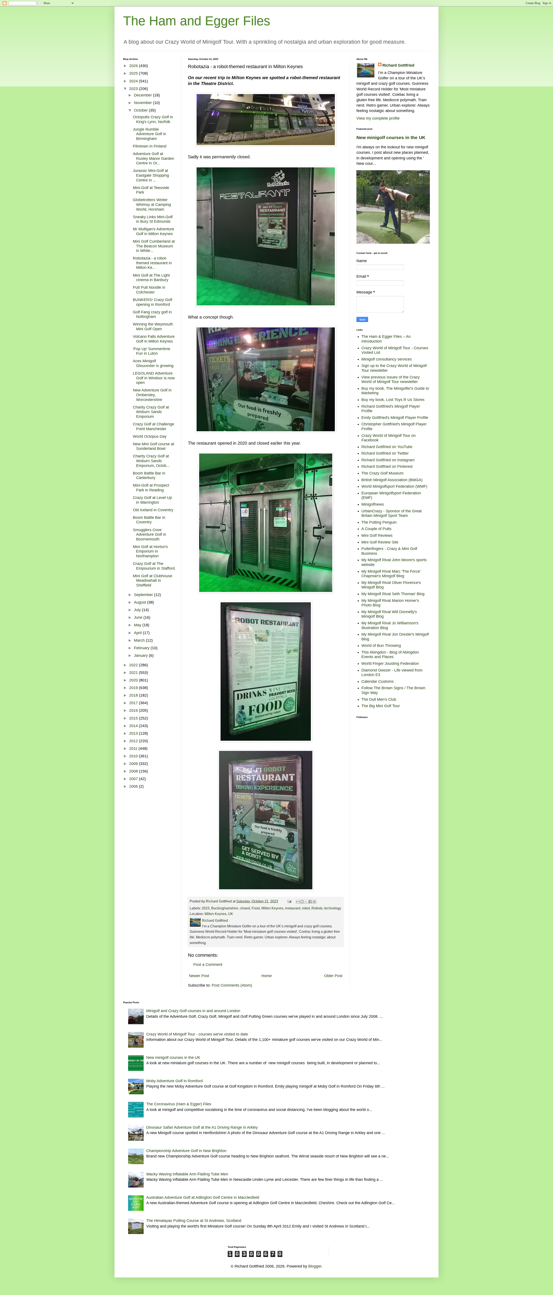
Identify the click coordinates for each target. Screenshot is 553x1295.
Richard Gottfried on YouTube (386, 447)
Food (256, 908)
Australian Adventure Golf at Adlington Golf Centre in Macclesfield (202, 1197)
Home (266, 976)
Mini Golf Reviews (377, 535)
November (143, 103)
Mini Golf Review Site (379, 542)
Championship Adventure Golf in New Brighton (186, 1151)
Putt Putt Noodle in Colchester (149, 289)
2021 (134, 672)
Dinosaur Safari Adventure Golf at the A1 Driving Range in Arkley (202, 1127)
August (140, 602)
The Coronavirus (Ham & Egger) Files (178, 1104)
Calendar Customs (377, 681)
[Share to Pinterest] (314, 901)
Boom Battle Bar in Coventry (149, 519)
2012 (134, 741)
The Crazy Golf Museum (382, 473)
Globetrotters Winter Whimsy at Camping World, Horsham (152, 204)
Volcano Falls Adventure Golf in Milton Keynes (154, 338)
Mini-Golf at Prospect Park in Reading (151, 487)
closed (245, 908)
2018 (134, 695)
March (140, 640)
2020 (134, 680)
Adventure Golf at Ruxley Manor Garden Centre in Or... (153, 158)
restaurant (292, 908)
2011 (133, 748)
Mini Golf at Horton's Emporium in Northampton (150, 551)
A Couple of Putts (376, 529)
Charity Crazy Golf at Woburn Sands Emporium (151, 412)
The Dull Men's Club (378, 699)
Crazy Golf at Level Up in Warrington (152, 500)
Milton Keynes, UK (219, 914)
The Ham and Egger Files (196, 21)
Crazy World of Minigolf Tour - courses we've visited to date (197, 1034)
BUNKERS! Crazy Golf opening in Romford (152, 302)
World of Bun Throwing (381, 645)
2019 (134, 688)
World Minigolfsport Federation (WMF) (394, 486)
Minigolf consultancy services (386, 359)
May (138, 625)
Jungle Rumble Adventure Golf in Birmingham (149, 134)
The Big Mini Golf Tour (380, 706)
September (144, 595)
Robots (317, 908)
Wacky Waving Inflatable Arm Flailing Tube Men (187, 1174)
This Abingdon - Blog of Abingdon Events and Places (390, 654)
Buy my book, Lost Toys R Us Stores (392, 399)
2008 (134, 771)
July (138, 610)
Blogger (314, 1266)
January (141, 655)
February (142, 648)
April (138, 633)
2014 (134, 726)
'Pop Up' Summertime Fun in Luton (151, 351)
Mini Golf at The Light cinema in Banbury (151, 277)
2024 (134, 81)
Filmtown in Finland (149, 146)
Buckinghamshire (224, 908)
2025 (134, 73)
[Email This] (298, 901)
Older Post (333, 976)
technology (332, 908)
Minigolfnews (372, 504)
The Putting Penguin (379, 522)
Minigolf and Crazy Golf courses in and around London (193, 1011)
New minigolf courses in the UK (390, 137)
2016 (134, 710)
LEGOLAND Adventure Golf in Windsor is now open (154, 378)
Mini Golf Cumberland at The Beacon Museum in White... (154, 246)
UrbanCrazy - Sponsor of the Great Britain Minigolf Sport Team (391, 513)
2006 (134, 786)
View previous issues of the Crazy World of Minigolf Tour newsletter (390, 379)
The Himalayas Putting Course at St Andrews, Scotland (193, 1220)
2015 (134, 718)
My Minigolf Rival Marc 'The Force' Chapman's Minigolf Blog (391, 573)
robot (306, 908)
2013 (134, 733)
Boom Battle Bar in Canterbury (149, 475)
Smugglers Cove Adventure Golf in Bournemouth (149, 534)
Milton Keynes (272, 908)
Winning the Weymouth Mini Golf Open (153, 326)
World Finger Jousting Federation (390, 663)
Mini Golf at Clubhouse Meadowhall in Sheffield (152, 580)
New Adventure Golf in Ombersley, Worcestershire (152, 395)
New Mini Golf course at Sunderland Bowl (153, 446)
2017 (134, 703)
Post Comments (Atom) (232, 985)
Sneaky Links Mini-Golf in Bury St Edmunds (153, 219)
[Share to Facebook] (310, 901)
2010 (134, 756)
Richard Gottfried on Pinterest (387, 466)
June (138, 617)
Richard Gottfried (398, 65)
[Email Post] (289, 901)
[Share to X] (306, 901)
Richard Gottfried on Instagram (388, 460)
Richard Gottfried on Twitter (385, 453)
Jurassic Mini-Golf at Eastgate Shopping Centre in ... (151, 175)
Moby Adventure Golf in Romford (174, 1081)
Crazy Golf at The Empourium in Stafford (154, 566)
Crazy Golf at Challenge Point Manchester (153, 426)
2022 (134, 665)
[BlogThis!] (302, 901)
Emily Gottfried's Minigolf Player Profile (394, 417)
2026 (134, 66)
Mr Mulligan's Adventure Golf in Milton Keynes (153, 231)
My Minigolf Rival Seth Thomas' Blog (392, 594)
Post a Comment (207, 964)
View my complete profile (378, 118)
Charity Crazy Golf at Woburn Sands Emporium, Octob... (151, 461)
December (143, 95)
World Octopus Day (150, 436)
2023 (206, 908)
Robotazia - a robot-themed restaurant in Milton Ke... (152, 263)
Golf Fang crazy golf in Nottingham (152, 314)
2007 (134, 779)
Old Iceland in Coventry (153, 510)
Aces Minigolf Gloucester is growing (153, 363)
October (141, 110)
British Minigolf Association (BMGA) (392, 480)
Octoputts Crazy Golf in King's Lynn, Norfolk (153, 119)
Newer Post (199, 976)
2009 (134, 763)
